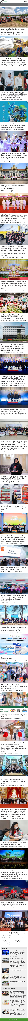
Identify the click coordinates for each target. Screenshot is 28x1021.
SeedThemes (17, 1019)
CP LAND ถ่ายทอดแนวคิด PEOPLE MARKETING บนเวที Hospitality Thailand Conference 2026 (13, 934)
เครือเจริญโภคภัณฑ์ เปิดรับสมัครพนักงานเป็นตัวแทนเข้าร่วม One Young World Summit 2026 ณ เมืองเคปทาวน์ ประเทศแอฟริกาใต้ (13, 125)
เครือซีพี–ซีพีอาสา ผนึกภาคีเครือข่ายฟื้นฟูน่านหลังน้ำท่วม (17, 982)
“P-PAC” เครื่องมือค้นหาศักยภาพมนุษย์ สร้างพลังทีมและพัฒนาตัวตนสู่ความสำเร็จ (13, 844)
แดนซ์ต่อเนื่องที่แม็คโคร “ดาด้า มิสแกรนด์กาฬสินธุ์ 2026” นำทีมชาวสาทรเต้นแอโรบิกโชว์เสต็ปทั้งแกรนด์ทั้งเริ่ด (13, 904)
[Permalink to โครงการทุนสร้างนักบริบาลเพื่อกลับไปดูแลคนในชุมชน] (14, 702)
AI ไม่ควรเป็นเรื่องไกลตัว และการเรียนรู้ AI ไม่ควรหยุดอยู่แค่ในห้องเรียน (18, 969)
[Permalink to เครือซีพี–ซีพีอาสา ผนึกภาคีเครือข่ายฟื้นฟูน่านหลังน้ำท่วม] (5, 983)
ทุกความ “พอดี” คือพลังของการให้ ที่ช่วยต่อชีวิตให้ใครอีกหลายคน (13, 658)
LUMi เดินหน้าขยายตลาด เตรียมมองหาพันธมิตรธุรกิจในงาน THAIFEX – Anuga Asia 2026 (13, 508)
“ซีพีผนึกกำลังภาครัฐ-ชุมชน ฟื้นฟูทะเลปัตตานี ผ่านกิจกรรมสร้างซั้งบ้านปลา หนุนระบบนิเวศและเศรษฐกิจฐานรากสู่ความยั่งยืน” (13, 629)
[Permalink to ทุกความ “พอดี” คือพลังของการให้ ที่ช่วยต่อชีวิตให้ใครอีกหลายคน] (14, 644)
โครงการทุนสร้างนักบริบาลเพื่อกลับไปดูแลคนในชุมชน (14, 716)
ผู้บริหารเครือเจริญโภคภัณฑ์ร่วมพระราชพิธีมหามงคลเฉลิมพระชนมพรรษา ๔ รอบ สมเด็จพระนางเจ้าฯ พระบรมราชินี (14, 187)
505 (6, 943)
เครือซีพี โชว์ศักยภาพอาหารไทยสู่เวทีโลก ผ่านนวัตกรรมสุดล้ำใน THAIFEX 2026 (13, 568)
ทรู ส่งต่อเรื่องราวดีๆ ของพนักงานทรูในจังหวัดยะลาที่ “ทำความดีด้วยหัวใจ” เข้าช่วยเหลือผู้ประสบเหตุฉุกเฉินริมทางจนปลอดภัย (14, 478)
